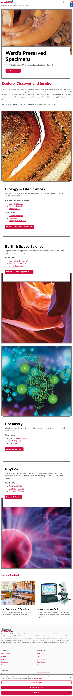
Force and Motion (16, 486)
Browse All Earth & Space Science (19, 272)
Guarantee (3, 656)
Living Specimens (16, 204)
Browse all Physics (13, 497)
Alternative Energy (16, 491)
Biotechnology (14, 209)
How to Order (4, 662)
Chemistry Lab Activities (18, 438)
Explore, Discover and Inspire (26, 83)
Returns (3, 659)
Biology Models (15, 218)
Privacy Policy (41, 662)
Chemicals (13, 443)
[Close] (70, 677)
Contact (39, 656)
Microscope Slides (16, 216)
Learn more (13, 69)
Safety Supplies (15, 441)
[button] (59, 2)
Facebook (3, 673)
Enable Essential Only (36, 687)
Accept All (36, 692)
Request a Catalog (5, 653)
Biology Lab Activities (17, 221)
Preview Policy (5, 664)
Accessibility (40, 664)
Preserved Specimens (17, 206)
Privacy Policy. (38, 678)
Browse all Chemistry (14, 449)
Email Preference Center (43, 672)
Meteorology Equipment (18, 261)
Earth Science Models (17, 263)
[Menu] (1, 1)
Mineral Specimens (16, 266)
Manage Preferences (36, 682)
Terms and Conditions (42, 659)
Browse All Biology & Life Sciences (19, 226)
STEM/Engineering (16, 489)
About (38, 653)
